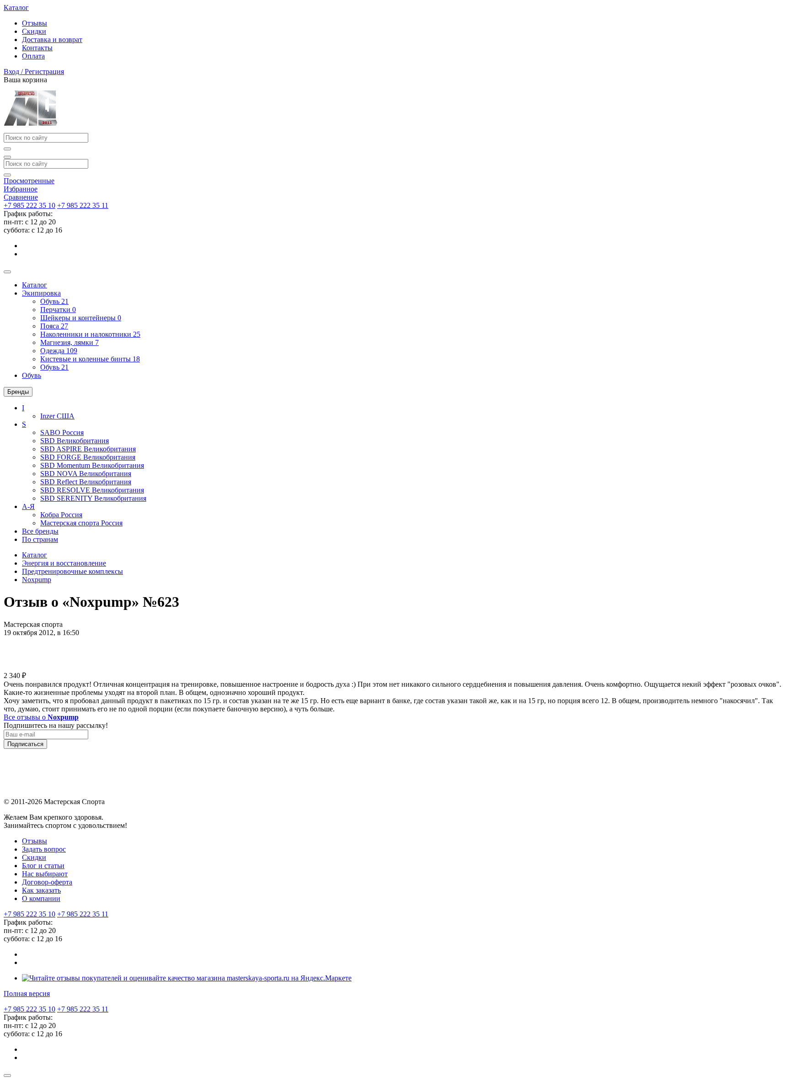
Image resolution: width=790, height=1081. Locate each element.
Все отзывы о (41, 717)
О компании (41, 898)
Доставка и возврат (52, 39)
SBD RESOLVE (92, 490)
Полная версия (27, 993)
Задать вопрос (44, 849)
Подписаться (25, 744)
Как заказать (41, 890)
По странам (40, 539)
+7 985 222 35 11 (82, 205)
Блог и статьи (43, 865)
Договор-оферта (47, 882)
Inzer (57, 416)
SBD (74, 441)
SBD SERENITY (93, 498)
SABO (62, 432)
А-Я (28, 506)
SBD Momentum (92, 465)
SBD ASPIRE (88, 449)
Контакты (37, 48)
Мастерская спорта (81, 523)
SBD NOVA (85, 473)
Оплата (33, 56)
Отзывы (34, 23)
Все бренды (40, 531)
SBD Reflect (85, 482)
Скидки (34, 31)
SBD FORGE (87, 457)
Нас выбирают (45, 874)
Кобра (61, 515)
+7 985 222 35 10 (29, 205)
